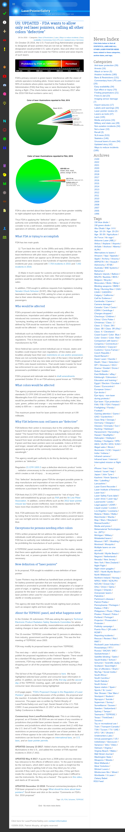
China (97, 319)
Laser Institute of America (106, 489)
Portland (98, 617)
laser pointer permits (38, 740)
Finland (115, 404)
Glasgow (109, 423)
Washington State (102, 757)
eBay (112, 374)
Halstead (108, 429)
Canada (98, 307)
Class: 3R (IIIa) (112, 328)
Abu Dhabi (99, 228)
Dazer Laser (100, 359)
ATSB (109, 265)
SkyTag (97, 672)
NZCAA (97, 584)
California (108, 295)
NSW (104, 581)
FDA (66, 799)
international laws (63, 737)
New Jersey (109, 559)
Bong (96, 289)
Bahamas (99, 271)
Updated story (69, 40)
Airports (116, 243)
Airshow (107, 246)
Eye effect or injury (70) (105, 89)
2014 (96, 186)
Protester (98, 623)
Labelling (104, 480)
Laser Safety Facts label (106, 495)
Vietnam (98, 748)
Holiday (98, 441)
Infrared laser (100, 459)
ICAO (117, 444)
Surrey (109, 702)
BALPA (97, 277)
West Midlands (101, 763)
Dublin (105, 371)
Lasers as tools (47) (104, 114)
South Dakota (100, 681)
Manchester (100, 517)
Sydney (98, 711)
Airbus (97, 243)
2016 (96, 180)
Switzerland (109, 708)
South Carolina (101, 678)
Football (98, 410)
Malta (114, 514)
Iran (105, 468)
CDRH (97, 310)
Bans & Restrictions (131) (106, 77)
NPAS (97, 581)
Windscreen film (102, 772)
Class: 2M (109, 325)
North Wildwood (102, 574)
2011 (96, 195)
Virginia (107, 748)
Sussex (111, 705)
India (96, 453)
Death (97, 362)
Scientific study (112, 663)
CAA (118, 289)
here (63, 673)
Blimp (116, 283)
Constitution (100, 347)
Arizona (115, 258)
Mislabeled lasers (102, 538)
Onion (104, 587)
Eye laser (98, 401)
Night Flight (99, 565)
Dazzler (112, 359)
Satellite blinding (102, 656)
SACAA (106, 650)
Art (106, 262)
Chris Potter (107, 319)
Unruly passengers (103, 739)
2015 (96, 183)
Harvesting (113, 432)
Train (96, 726)
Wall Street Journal (103, 754)
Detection (113, 362)
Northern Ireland (102, 577)
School (112, 660)
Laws (56, 37)
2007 (96, 207)
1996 (96, 214)
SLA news (80, 40)
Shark (115, 669)
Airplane (106, 243)
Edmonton (111, 377)
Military (108, 535)
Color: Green (100, 337)
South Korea (100, 684)
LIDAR (112, 505)
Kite (96, 480)
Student (109, 696)
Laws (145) (99, 117)
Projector (98, 620)
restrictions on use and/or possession (65, 355)
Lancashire (99, 483)
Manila (111, 517)
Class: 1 (110, 322)
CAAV (97, 292)
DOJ (114, 365)
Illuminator (99, 450)
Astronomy (99, 265)
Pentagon (113, 605)
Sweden (98, 708)
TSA (96, 729)
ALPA (96, 249)
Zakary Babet (100, 778)
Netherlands (110, 556)
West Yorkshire (101, 766)
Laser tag (112, 498)
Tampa (107, 711)
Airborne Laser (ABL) (104, 240)
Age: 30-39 (99, 234)
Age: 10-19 (99, 231)
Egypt (97, 383)
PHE (106, 608)
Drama (97, 368)
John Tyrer (107, 474)
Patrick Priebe (101, 602)
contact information (57, 821)
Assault (113, 262)
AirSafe (97, 246)
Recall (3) (99, 132)
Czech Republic (101, 353)
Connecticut (111, 344)
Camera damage (102, 304)
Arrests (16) (100, 68)
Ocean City (108, 584)
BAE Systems (111, 268)
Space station (100, 687)
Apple (97, 258)
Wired (114, 772)
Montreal (98, 544)
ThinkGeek (107, 717)
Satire (115, 656)
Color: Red (114, 337)
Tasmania (99, 714)
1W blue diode (101, 222)
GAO (96, 416)
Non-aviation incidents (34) (107, 126)
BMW (115, 286)
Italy (112, 471)
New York (99, 562)
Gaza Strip (99, 420)
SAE (114, 650)
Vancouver (112, 742)
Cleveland (109, 331)
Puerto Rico (100, 629)
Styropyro (99, 699)
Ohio (96, 587)
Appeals (114, 255)
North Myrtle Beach (110, 571)
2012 (96, 192)
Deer (104, 362)
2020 (96, 168)
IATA (111, 444)
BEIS (114, 277)
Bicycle (107, 280)
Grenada (108, 426)
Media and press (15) (104, 120)
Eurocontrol (107, 386)
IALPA (104, 444)
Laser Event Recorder (105, 486)
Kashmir (98, 477)
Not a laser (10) (101, 129)
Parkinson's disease (104, 599)
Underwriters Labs (103, 735)
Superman (99, 702)
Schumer (71, 799)
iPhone (97, 468)
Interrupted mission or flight (107, 462)
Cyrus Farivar (111, 350)
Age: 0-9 (110, 228)
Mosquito (109, 544)
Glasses (98, 426)
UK (102, 732)
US (62, 799)
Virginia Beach (101, 751)
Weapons (99, 760)
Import (116, 450)
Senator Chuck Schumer (27, 291)
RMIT (97, 641)
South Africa (100, 675)
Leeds (110, 502)
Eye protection (112, 401)
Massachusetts (101, 523)
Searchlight (110, 666)
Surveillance (100, 705)
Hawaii (97, 435)
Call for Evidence (102, 298)
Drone (115, 368)
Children (110, 316)
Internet (113, 459)
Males (106, 514)
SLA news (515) (102, 135)
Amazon (98, 255)
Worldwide (99, 775)
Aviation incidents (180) (105, 74)
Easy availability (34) (104, 86)
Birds (108, 283)
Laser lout (99, 492)
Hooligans (108, 441)
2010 (96, 198)
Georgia (110, 420)
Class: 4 (98, 331)
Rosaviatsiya (100, 647)
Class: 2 (98, 325)
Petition (98, 608)
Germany (98, 423)
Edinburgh (99, 377)
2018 (96, 174)
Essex (97, 386)
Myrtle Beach (111, 553)
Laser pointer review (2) (105, 111)
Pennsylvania (100, 605)
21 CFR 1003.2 (33, 467)
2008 (96, 204)
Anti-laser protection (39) (106, 65)
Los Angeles (100, 511)
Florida (110, 407)
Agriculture (112, 234)
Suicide (109, 699)
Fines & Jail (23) (102, 95)
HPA (117, 441)
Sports (97, 690)
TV (110, 729)
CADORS (106, 292)
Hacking (98, 429)
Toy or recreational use (105, 723)
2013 (96, 189)
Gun (117, 426)
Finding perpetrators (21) (106, 92)
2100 (96, 159)
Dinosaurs (105, 365)
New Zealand (111, 562)
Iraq (111, 468)
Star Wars (113, 693)
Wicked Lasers (101, 769)
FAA (57, 497)
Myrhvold (98, 553)
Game (116, 413)
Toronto (98, 720)
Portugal (108, 617)
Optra (111, 587)
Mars (103, 520)
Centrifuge (107, 310)
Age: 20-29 (112, 231)
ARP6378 (99, 262)
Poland (106, 614)
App (106, 255)
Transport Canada (110, 726)
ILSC (108, 450)
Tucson (103, 729)
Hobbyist (110, 438)
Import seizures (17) (104, 105)
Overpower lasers (102, 593)
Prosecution (110, 620)
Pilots (117, 611)
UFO (96, 732)
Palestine (98, 596)
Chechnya (99, 316)
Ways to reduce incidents (69, 37)
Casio (113, 307)
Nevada (98, 559)
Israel (105, 471)
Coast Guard (100, 334)
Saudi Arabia (100, 660)
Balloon (115, 274)
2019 (96, 171)
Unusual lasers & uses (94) (107, 141)
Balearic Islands (102, 274)
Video (113, 745)
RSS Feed (99, 781)
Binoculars (99, 283)
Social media (109, 672)
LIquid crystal (100, 508)
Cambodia (99, 301)
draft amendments (66, 376)
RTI (110, 647)
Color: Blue (114, 334)
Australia (98, 268)
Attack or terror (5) (103, 71)
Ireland (97, 471)
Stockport (99, 696)
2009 (96, 201)
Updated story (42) (103, 144)
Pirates (97, 614)
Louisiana (112, 511)
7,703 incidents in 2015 (59, 263)
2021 (96, 165)
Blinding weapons (102, 286)
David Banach (101, 356)
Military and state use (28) (107, 123)
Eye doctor (99, 392)
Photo (109, 611)
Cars (106, 307)
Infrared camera (102, 456)
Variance (98, 745)
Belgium (98, 280)
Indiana (104, 453)
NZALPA (113, 581)
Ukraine (109, 732)
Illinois (111, 447)
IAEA (96, 444)
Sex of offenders (102, 669)
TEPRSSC (80, 799)
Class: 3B (99, 328)
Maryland (111, 520)
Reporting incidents (103, 635)
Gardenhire (106, 416)
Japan (97, 474)
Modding (114, 541)
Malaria (98, 514)
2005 (96, 210)
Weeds (108, 760)
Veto (107, 745)
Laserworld (99, 502)
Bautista (107, 277)
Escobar (115, 383)
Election (105, 383)
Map (96, 520)
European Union (102, 389)
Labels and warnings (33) (106, 108)
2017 (96, 177)
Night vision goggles (104, 568)
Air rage (109, 237)
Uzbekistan (99, 742)
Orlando (107, 590)
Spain (112, 687)
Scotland (98, 666)
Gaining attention (102, 413)
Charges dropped (102, 313)
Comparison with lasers (105, 341)
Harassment (100, 432)
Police (115, 614)
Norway (116, 577)
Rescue (98, 638)
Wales (113, 751)
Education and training (105, 380)
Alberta (116, 246)
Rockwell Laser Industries (106, 644)
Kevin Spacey (110, 477)
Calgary (98, 295)
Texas (97, 717)
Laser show (99, 498)
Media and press (102, 526)
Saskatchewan (101, 653)
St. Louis (107, 690)
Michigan (98, 535)
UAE (116, 729)
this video (77, 777)
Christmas (99, 322)
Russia (97, 650)
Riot (114, 638)
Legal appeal (100, 505)
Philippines (99, 611)
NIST (96, 571)
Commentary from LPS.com (53, 40)
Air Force (98, 237)
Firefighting (99, 407)
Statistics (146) (101, 138)
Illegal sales (100, 447)
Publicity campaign (103, 626)
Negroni (98, 556)
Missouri (98, 541)
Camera (110, 301)
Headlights (108, 435)
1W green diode (102, 225)
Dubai (97, 371)
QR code (112, 629)
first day (63, 680)
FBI (102, 404)
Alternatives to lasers (104, 252)
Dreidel (106, 368)
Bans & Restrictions (45, 37)
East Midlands (101, 374)
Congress (99, 344)
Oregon (98, 590)
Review (107, 638)
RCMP (97, 632)
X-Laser (110, 775)
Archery (105, 258)
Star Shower (100, 693)
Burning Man (107, 289)
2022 (96, 162)
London (112, 508)
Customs (98, 350)
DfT (96, 365)
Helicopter (99, 438)
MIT (106, 541)
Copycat (112, 347)
